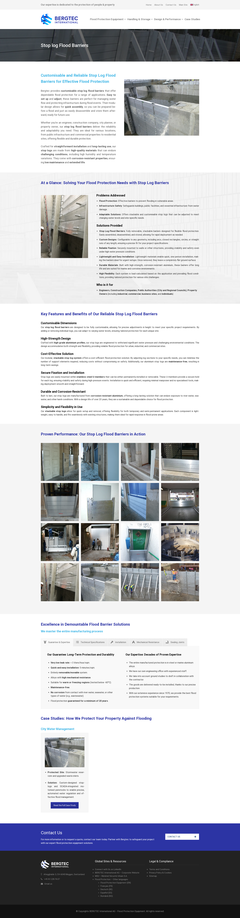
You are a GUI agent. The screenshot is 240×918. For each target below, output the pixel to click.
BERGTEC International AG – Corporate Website (117, 872)
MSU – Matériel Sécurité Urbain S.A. (111, 876)
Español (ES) (106, 892)
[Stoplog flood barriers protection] (100, 582)
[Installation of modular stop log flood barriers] (180, 502)
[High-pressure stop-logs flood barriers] (60, 582)
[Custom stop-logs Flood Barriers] (180, 542)
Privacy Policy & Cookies (160, 872)
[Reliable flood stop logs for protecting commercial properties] (140, 502)
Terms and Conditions (159, 869)
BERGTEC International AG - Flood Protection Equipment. (117, 911)
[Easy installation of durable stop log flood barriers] (60, 502)
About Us (158, 5)
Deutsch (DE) (106, 889)
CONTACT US (174, 836)
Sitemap (153, 876)
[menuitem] (194, 4)
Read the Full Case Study (65, 805)
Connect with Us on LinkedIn (108, 869)
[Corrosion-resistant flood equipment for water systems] (140, 582)
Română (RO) (107, 896)
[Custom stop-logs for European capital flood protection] (180, 582)
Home (149, 5)
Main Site (183, 5)
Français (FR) (107, 886)
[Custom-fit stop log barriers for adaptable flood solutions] (140, 542)
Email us (48, 884)
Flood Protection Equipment (106, 19)
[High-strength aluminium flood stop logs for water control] (100, 502)
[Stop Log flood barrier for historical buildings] (180, 462)
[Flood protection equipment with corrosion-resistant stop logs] (100, 462)
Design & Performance (167, 19)
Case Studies (192, 19)
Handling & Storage (138, 19)
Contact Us (171, 5)
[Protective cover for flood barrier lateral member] (140, 462)
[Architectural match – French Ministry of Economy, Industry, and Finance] (60, 462)
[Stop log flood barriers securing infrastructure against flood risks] (100, 542)
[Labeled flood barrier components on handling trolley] (60, 542)
